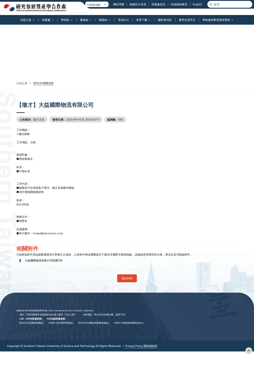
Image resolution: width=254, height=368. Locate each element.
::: (1, 17)
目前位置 (21, 83)
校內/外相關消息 (43, 83)
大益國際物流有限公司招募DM (44, 260)
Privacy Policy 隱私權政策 (141, 346)
